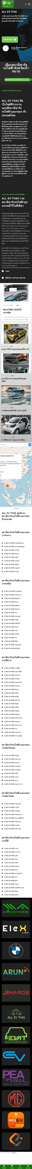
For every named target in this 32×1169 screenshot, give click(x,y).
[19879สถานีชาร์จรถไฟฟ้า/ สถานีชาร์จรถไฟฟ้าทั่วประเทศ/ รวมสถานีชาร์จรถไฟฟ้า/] (16, 395)
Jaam (17, 305)
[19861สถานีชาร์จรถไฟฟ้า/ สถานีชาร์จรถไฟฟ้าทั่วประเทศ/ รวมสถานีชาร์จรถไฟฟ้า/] (16, 424)
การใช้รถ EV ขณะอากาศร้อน (13, 440)
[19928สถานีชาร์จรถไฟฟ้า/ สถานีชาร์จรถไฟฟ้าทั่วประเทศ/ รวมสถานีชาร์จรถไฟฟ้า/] (16, 334)
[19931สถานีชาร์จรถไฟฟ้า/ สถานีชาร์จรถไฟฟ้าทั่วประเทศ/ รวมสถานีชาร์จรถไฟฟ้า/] (16, 292)
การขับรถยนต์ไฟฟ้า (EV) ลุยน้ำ (14, 410)
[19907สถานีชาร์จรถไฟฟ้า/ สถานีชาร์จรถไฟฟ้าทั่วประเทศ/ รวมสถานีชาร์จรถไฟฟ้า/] (16, 363)
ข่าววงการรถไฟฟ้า (8, 305)
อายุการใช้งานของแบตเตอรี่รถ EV (15, 349)
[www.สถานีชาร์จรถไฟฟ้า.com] (8, 4)
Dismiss (14, 1153)
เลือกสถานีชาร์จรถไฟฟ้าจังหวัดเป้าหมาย (16, 68)
